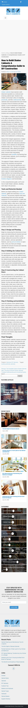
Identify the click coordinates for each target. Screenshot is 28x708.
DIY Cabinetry (14, 362)
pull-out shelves (16, 242)
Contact (5, 2)
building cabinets (5, 364)
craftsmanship (17, 99)
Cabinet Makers (5, 696)
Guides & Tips (4, 686)
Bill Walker (18, 71)
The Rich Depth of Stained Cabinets (10, 646)
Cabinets (8, 362)
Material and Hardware (7, 688)
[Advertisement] (14, 35)
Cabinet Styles (5, 678)
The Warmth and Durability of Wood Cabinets (12, 662)
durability (14, 154)
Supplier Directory (6, 4)
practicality (4, 99)
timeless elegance (6, 179)
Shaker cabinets (6, 92)
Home (3, 53)
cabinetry (13, 364)
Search (3, 374)
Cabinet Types (5, 691)
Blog (7, 53)
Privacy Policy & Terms (19, 706)
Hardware (3, 693)
